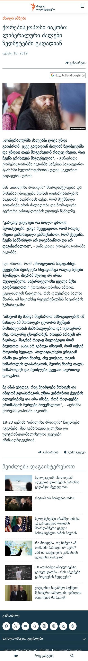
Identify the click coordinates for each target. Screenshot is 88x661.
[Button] (75, 63)
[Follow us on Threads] (54, 626)
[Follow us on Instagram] (44, 626)
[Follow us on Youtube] (25, 626)
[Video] (16, 656)
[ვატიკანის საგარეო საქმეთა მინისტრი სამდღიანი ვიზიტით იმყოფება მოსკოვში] (18, 593)
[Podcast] (73, 626)
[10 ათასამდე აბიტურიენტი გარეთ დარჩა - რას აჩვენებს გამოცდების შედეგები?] (18, 572)
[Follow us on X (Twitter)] (16, 626)
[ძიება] (72, 656)
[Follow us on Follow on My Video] (35, 626)
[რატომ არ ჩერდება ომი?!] (18, 503)
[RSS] (63, 626)
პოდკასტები (44, 656)
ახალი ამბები (14, 18)
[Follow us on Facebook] (6, 626)
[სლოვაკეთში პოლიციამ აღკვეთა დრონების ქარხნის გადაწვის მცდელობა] (18, 483)
